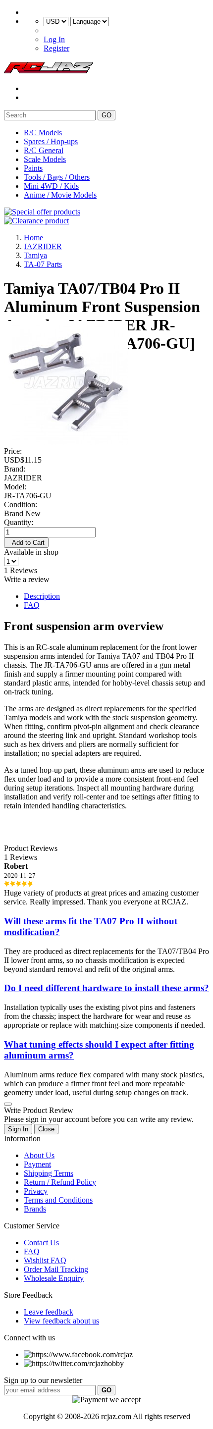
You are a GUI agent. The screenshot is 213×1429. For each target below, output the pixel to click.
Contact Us (41, 1242)
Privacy (36, 1191)
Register (56, 48)
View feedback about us (61, 1321)
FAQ (32, 605)
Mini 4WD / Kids (51, 186)
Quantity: (18, 522)
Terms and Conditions (58, 1200)
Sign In (18, 1129)
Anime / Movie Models (60, 195)
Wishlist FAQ (45, 1260)
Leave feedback (48, 1312)
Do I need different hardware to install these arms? (106, 988)
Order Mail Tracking (56, 1269)
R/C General (43, 150)
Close (46, 1129)
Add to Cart (26, 542)
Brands (35, 1209)
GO (106, 115)
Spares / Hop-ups (51, 141)
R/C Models (43, 132)
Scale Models (45, 159)
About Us (39, 1155)
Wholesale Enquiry (54, 1278)
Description (42, 596)
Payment (37, 1164)
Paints (33, 168)
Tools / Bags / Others (57, 177)
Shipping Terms (48, 1173)
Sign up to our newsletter (43, 1380)
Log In (54, 39)
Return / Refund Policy (60, 1182)
